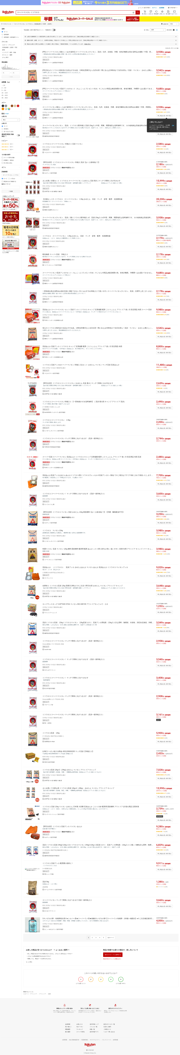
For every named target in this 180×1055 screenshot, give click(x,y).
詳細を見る (87, 44)
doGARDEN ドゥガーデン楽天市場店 (54, 412)
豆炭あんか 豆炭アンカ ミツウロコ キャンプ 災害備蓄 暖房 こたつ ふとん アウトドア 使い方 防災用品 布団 (82, 346)
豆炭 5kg (45, 882)
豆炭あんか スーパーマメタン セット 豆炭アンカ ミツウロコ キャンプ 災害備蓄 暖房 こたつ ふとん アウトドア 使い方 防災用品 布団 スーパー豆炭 (97, 309)
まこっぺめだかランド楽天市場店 (53, 929)
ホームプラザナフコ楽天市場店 (53, 889)
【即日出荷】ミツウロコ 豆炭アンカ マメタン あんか (62, 826)
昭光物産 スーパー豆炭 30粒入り (55, 254)
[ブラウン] (12, 106)
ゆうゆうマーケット (50, 911)
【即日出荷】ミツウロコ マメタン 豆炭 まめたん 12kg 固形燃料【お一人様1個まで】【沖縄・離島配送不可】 (83, 512)
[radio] (2, 31)
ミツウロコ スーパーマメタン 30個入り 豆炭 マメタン (62, 144)
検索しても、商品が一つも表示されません (39, 958)
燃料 (49, 994)
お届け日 (4, 123)
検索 (11, 77)
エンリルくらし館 (49, 504)
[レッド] (18, 106)
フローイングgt (48, 704)
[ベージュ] (15, 106)
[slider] (1, 69)
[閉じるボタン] (176, 36)
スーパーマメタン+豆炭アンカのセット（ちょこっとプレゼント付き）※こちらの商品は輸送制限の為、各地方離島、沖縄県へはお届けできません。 (97, 273)
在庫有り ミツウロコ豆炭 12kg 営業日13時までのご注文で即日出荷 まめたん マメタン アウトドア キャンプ (82, 586)
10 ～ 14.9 (5, 93)
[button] (173, 8)
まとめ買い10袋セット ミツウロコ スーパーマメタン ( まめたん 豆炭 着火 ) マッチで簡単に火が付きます (81, 181)
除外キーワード (6, 184)
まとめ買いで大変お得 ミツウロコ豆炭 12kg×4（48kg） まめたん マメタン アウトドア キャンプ (78, 788)
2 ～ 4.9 (4, 88)
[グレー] (6, 106)
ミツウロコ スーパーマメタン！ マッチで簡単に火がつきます (65, 678)
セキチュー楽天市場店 (50, 173)
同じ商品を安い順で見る (164, 115)
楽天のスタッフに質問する (113, 954)
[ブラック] (3, 106)
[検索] (138, 12)
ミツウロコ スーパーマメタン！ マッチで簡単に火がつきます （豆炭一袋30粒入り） (74, 494)
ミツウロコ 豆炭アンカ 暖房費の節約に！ (57, 863)
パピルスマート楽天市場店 (51, 152)
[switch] (18, 135)
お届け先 (4, 116)
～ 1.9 (3, 85)
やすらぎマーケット (50, 670)
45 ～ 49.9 (5, 98)
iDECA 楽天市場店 (49, 762)
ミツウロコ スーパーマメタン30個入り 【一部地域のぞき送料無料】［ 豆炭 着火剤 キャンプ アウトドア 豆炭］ (84, 401)
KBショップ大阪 (49, 874)
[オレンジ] (3, 109)
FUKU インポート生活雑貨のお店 (53, 320)
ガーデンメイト (48, 578)
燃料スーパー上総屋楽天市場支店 (53, 62)
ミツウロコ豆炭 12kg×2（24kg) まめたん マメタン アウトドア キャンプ (69, 770)
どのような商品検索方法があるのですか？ (39, 956)
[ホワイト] (9, 106)
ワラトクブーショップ (50, 612)
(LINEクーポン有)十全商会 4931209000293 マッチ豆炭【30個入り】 (68, 751)
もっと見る (29, 962)
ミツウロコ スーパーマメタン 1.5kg (56, 420)
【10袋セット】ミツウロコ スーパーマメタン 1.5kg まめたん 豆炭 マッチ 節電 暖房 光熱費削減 (82, 199)
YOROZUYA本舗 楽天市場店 (52, 447)
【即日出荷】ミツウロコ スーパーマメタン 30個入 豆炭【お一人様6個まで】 (71, 162)
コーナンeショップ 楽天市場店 (53, 265)
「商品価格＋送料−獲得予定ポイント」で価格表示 (37, 30)
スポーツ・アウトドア (30, 994)
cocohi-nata (47, 649)
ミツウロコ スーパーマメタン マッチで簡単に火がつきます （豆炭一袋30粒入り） (73, 438)
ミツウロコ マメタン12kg (52, 530)
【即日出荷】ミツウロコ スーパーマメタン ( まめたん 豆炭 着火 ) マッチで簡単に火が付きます (77, 383)
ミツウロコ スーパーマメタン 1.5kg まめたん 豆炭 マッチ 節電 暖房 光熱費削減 (76, 236)
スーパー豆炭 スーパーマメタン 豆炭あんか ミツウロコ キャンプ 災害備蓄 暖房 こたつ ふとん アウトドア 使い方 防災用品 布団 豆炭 (91, 457)
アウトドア (42, 994)
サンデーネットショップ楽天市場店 (54, 814)
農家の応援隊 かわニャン (51, 210)
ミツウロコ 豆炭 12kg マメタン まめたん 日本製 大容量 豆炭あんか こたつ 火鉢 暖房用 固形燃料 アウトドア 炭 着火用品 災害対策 (90, 806)
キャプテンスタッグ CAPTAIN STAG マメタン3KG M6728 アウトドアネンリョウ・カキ (75, 604)
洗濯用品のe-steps (49, 741)
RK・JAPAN (47, 723)
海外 (7, 113)
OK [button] (173, 125)
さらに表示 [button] (5, 57)
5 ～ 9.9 (4, 90)
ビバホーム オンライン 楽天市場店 (54, 431)
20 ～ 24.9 (5, 95)
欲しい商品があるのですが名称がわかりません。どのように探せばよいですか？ (50, 953)
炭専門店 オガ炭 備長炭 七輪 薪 (53, 191)
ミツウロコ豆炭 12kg (50, 733)
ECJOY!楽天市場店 (49, 688)
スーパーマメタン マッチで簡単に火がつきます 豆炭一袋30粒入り (67, 900)
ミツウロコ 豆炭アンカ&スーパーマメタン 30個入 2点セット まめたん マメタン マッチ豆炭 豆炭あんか (80, 365)
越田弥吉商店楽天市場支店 (51, 136)
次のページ (111, 937)
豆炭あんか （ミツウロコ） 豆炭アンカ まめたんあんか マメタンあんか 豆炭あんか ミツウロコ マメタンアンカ (85, 567)
